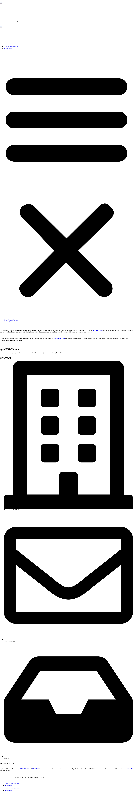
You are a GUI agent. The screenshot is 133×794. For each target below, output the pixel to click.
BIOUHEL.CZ (24, 769)
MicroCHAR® (128, 769)
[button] (66, 184)
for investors (7, 48)
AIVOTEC (35, 769)
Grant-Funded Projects (11, 46)
